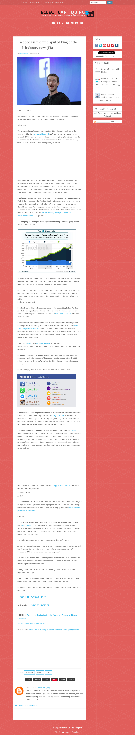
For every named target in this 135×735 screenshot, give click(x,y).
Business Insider (38, 605)
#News (39, 672)
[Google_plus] (108, 45)
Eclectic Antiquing (43, 687)
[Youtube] (104, 45)
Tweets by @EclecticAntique (107, 56)
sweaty (74, 430)
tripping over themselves (63, 486)
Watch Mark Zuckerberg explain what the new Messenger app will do (54, 630)
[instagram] (116, 45)
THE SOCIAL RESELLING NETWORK (53, 2)
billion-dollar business (63, 314)
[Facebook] (96, 45)
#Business (29, 672)
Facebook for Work (43, 343)
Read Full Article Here (31, 597)
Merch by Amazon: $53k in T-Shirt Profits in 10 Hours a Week (107, 97)
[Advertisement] (49, 163)
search (29, 343)
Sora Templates (73, 732)
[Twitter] (100, 45)
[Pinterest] (112, 45)
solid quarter (26, 525)
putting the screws (57, 416)
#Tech (48, 672)
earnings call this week (41, 134)
